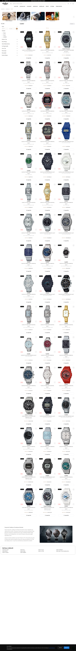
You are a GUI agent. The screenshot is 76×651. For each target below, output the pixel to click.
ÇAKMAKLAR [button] (22, 6)
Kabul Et (66, 647)
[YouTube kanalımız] (5, 0)
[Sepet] (73, 3)
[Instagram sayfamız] (7, 0)
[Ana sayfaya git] (5, 3)
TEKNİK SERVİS (59, 6)
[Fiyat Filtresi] (17, 28)
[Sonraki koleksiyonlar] (74, 17)
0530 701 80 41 (71, 0)
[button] (10, 26)
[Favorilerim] (71, 4)
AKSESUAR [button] (35, 6)
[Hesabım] (68, 4)
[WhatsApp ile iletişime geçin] (2, 0)
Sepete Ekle (29, 88)
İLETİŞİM (52, 6)
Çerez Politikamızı (52, 647)
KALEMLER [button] (29, 6)
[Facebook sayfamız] (4, 0)
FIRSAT (47, 6)
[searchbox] (39, 3)
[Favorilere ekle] (36, 32)
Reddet (60, 647)
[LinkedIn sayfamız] (9, 0)
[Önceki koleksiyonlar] (2, 17)
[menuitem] (16, 6)
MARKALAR (41, 6)
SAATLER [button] (16, 6)
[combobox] (72, 24)
